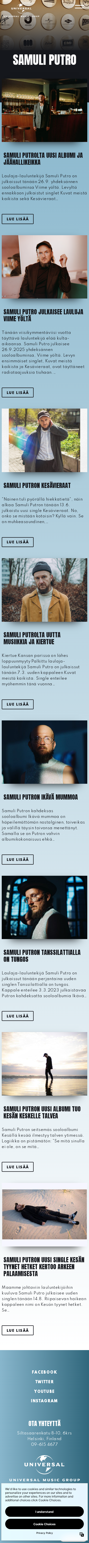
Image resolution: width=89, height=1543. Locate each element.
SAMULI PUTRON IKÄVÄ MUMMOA (40, 797)
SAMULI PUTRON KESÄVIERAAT (37, 485)
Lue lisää (18, 219)
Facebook (44, 1373)
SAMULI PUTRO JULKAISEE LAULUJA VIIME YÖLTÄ (43, 315)
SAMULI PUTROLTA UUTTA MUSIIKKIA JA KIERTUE (32, 638)
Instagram (44, 1401)
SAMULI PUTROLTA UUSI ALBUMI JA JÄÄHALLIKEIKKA (43, 159)
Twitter (44, 1382)
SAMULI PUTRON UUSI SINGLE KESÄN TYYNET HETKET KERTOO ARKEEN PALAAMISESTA (43, 1266)
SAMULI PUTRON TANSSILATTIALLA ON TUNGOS (42, 956)
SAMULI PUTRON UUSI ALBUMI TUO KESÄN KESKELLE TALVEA (42, 1112)
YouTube (44, 1392)
